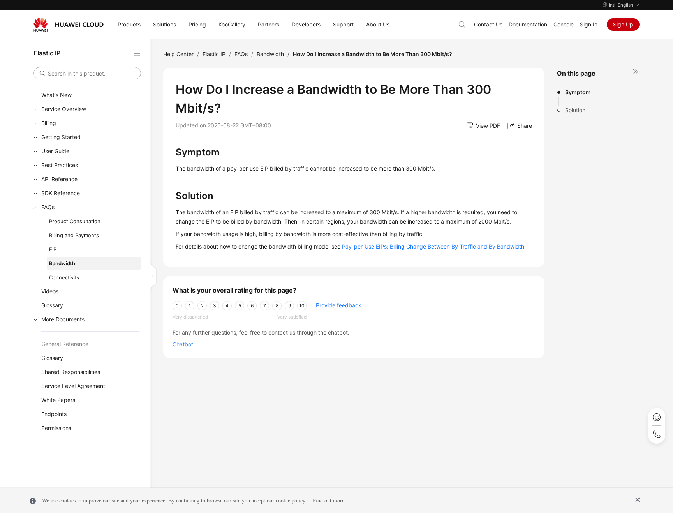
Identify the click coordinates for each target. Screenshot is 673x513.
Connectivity (64, 277)
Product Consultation (74, 221)
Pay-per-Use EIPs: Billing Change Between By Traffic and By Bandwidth (433, 246)
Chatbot (183, 344)
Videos (49, 291)
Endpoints (54, 414)
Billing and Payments (74, 235)
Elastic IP (214, 54)
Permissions (56, 428)
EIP (52, 249)
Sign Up (623, 24)
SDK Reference (60, 193)
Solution (575, 110)
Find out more (328, 501)
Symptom (578, 92)
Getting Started (61, 137)
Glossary (52, 305)
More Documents (63, 319)
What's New (56, 95)
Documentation (528, 24)
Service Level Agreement (73, 386)
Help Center (178, 54)
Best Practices (59, 165)
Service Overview (63, 109)
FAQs (48, 207)
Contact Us (488, 24)
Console (563, 24)
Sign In (588, 24)
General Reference (64, 343)
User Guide (55, 151)
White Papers (58, 400)
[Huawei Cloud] (68, 25)
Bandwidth (62, 263)
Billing (48, 123)
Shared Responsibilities (70, 371)
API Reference (59, 179)
